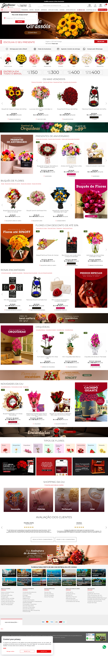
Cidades (62, 10)
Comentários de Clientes (73, 601)
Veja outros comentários (42, 539)
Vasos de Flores (96, 366)
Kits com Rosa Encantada (45, 273)
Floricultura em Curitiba (52, 583)
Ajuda (29, 6)
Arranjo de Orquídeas (48, 366)
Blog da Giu (69, 595)
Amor (95, 119)
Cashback (89, 6)
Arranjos (44, 10)
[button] (106, 25)
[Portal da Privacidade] (90, 635)
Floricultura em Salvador (37, 574)
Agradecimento (61, 220)
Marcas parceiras (70, 598)
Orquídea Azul (60, 330)
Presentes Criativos (61, 310)
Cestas (31, 10)
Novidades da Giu (12, 383)
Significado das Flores (93, 593)
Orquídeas (87, 66)
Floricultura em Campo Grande (67, 583)
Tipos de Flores (53, 10)
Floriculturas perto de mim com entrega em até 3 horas (54, 567)
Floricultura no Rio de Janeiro (53, 574)
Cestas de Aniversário (42, 139)
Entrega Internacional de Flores (96, 599)
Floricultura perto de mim (95, 595)
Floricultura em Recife (67, 574)
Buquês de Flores (12, 180)
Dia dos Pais (47, 592)
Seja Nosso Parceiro (71, 597)
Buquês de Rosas (47, 66)
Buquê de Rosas (92, 602)
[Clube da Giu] (54, 564)
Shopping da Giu (91, 10)
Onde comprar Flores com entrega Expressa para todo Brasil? (97, 597)
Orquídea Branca (40, 330)
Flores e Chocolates (36, 82)
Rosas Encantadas (72, 265)
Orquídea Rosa (69, 330)
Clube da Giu (81, 10)
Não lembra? (52, 43)
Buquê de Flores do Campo (48, 265)
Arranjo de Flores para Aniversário (70, 139)
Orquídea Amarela (51, 330)
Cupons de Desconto (72, 600)
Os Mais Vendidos (54, 79)
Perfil (95, 6)
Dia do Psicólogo (49, 597)
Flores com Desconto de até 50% (57, 225)
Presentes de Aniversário (70, 82)
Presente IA (91, 592)
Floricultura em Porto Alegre (82, 574)
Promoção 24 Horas (41, 228)
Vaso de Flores (41, 119)
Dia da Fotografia (49, 595)
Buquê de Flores (100, 66)
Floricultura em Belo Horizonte (97, 583)
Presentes (24, 10)
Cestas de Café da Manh (95, 601)
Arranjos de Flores (48, 82)
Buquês (37, 10)
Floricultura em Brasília (82, 583)
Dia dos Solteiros (48, 593)
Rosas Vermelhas (36, 183)
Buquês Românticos (61, 423)
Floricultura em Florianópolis (37, 583)
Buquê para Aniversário (54, 139)
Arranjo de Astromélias (96, 265)
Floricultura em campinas (97, 574)
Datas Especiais (71, 10)
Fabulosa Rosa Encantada (37, 310)
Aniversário (60, 66)
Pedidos (100, 6)
